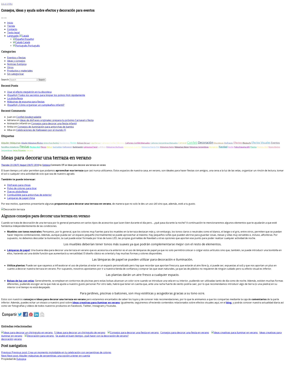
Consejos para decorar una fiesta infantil (54, 123)
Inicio (10, 22)
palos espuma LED (242, 147)
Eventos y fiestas (16, 57)
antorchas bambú (51, 143)
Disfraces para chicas (19, 185)
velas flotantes (19, 150)
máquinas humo (167, 147)
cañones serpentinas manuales (164, 143)
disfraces (228, 143)
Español (29, 39)
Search (5, 79)
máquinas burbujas (115, 147)
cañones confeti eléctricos (113, 143)
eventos (275, 142)
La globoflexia (15, 98)
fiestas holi (35, 147)
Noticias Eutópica (16, 64)
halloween (67, 147)
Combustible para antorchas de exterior (29, 194)
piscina (253, 147)
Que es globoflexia (17, 191)
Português (33, 45)
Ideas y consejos (16, 60)
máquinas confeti (132, 146)
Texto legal (13, 32)
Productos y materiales (20, 70)
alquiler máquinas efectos (32, 143)
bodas (73, 142)
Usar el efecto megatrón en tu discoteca (29, 91)
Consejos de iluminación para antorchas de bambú (46, 126)
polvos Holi (262, 146)
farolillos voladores (10, 147)
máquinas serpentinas (199, 147)
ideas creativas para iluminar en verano (96, 302)
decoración (205, 143)
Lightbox (102, 147)
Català (26, 42)
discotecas (219, 143)
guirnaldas (57, 147)
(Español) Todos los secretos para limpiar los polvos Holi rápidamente (46, 95)
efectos (237, 142)
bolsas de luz (83, 143)
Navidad (223, 146)
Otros (10, 67)
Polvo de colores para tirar (22, 188)
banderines (65, 143)
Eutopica (21, 359)
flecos (43, 147)
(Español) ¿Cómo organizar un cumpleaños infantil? (35, 105)
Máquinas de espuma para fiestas (26, 101)
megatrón (213, 147)
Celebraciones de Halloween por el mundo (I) (41, 130)
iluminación (78, 147)
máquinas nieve (182, 147)
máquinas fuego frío (150, 147)
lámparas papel (91, 147)
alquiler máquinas (11, 142)
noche (231, 147)
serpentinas (6, 150)
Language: (13, 35)
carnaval (182, 142)
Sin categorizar (15, 74)
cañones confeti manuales (137, 143)
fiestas (24, 147)
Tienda (11, 26)
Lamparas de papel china (21, 198)
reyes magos (274, 147)
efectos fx (247, 143)
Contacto (12, 29)
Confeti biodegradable (28, 117)
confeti (192, 143)
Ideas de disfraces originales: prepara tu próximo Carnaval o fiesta (57, 120)
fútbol (49, 147)
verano (29, 150)
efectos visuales (260, 142)
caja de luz (95, 143)
